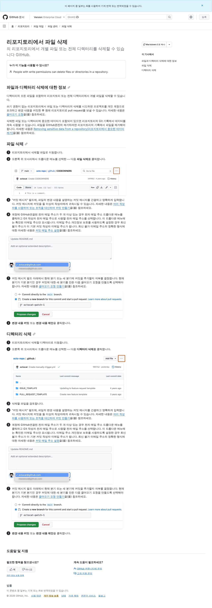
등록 (204, 17)
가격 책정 (74, 595)
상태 (63, 595)
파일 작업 (39, 26)
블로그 (101, 595)
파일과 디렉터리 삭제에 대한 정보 (36, 87)
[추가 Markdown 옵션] (169, 44)
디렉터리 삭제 (19, 334)
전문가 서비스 (88, 595)
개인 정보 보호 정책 (15, 575)
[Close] (202, 5)
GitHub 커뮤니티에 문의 (89, 568)
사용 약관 (36, 595)
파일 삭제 (67, 26)
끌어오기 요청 (15, 114)
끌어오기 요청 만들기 (51, 286)
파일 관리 (53, 26)
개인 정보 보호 (51, 595)
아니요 (28, 569)
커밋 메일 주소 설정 (47, 230)
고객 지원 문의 (84, 573)
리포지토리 (23, 26)
